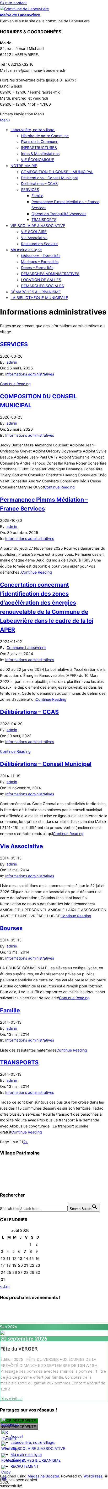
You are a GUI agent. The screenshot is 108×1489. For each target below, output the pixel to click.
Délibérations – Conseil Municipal (45, 763)
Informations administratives (29, 374)
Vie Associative (21, 846)
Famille (10, 1010)
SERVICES (14, 344)
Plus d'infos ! (11, 1398)
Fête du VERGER (19, 1349)
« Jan (4, 1286)
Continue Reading (15, 384)
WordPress (92, 1476)
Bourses (11, 928)
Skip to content (13, 3)
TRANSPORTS (19, 1062)
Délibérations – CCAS (29, 711)
